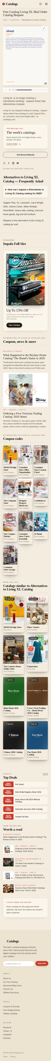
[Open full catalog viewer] (44, 28)
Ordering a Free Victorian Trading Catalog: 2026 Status (22, 415)
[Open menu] (46, 4)
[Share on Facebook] (9, 163)
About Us (7, 978)
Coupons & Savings (11, 1006)
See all (45, 774)
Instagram (7, 1034)
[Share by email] (17, 163)
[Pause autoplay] (9, 90)
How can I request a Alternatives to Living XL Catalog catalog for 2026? (24, 191)
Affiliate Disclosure (11, 992)
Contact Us (8, 989)
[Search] (40, 4)
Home (5, 20)
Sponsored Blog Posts (12, 985)
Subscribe (42, 963)
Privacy (13, 1057)
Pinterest (7, 1038)
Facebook (7, 1027)
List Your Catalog (10, 982)
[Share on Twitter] (4, 163)
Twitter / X (7, 1031)
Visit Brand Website (26, 155)
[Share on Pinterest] (13, 163)
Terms (5, 1057)
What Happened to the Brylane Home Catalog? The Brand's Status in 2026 (24, 356)
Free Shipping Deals (11, 1010)
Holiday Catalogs (10, 1013)
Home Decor (14, 20)
